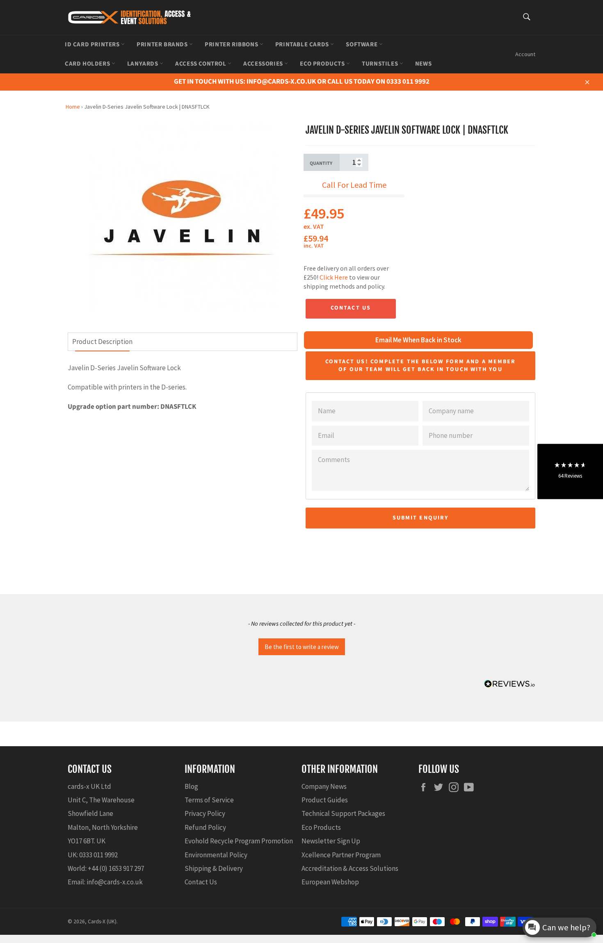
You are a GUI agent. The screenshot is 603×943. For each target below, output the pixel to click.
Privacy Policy (205, 813)
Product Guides (325, 799)
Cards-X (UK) (102, 921)
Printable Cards (303, 44)
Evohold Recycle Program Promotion (239, 840)
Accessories (263, 63)
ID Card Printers (93, 44)
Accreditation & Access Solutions (350, 868)
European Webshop (330, 881)
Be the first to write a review (302, 647)
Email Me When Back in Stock (418, 339)
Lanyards (143, 63)
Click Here (334, 277)
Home (73, 106)
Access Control (201, 63)
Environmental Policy (216, 854)
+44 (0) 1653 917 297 (116, 868)
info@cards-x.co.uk (115, 881)
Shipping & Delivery (214, 868)
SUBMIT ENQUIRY (420, 518)
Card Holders (88, 63)
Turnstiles (381, 63)
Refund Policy (205, 827)
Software (362, 44)
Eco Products (323, 63)
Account (525, 54)
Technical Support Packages (343, 813)
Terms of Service (209, 799)
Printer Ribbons (232, 44)
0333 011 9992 (98, 854)
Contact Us (201, 881)
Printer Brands (163, 44)
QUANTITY (321, 163)
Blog (191, 786)
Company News (324, 786)
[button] (301, 645)
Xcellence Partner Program (341, 854)
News (423, 63)
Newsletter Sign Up (331, 840)
